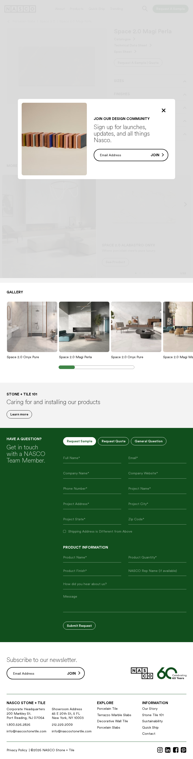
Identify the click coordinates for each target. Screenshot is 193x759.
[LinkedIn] (168, 750)
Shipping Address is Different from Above (100, 531)
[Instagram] (160, 750)
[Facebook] (176, 750)
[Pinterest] (183, 750)
